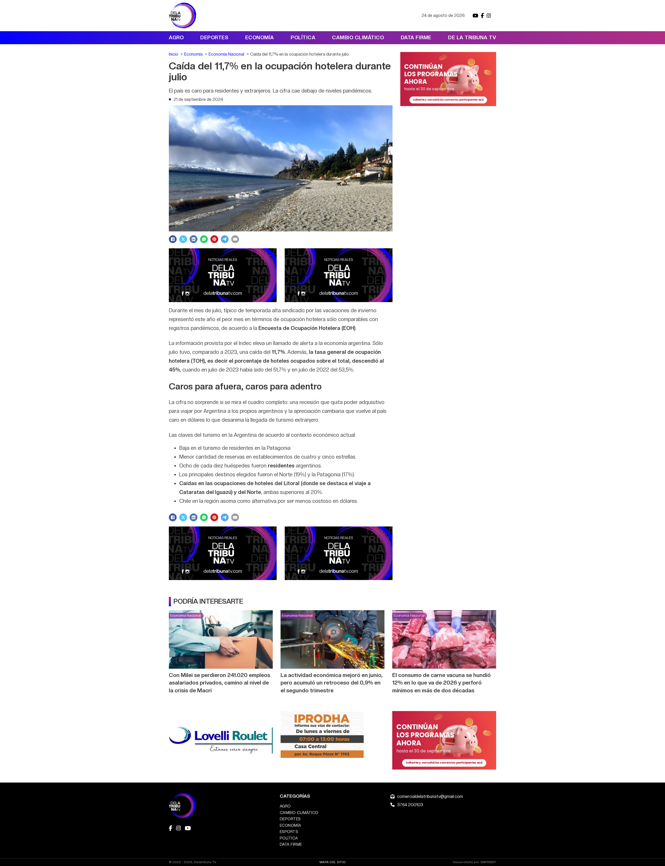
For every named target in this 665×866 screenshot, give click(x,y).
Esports (289, 831)
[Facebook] (173, 239)
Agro (176, 38)
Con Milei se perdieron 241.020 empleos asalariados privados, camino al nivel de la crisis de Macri (219, 682)
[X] (183, 239)
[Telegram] (225, 239)
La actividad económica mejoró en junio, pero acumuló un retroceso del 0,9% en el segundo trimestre (332, 682)
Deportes (214, 38)
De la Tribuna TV (472, 38)
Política (303, 38)
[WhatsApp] (204, 239)
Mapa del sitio (333, 862)
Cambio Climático (358, 38)
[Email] (235, 239)
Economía (259, 38)
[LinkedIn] (193, 239)
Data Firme (416, 38)
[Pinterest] (214, 239)
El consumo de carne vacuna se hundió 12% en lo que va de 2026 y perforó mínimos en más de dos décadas (441, 682)
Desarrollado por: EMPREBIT (474, 862)
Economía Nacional (185, 615)
